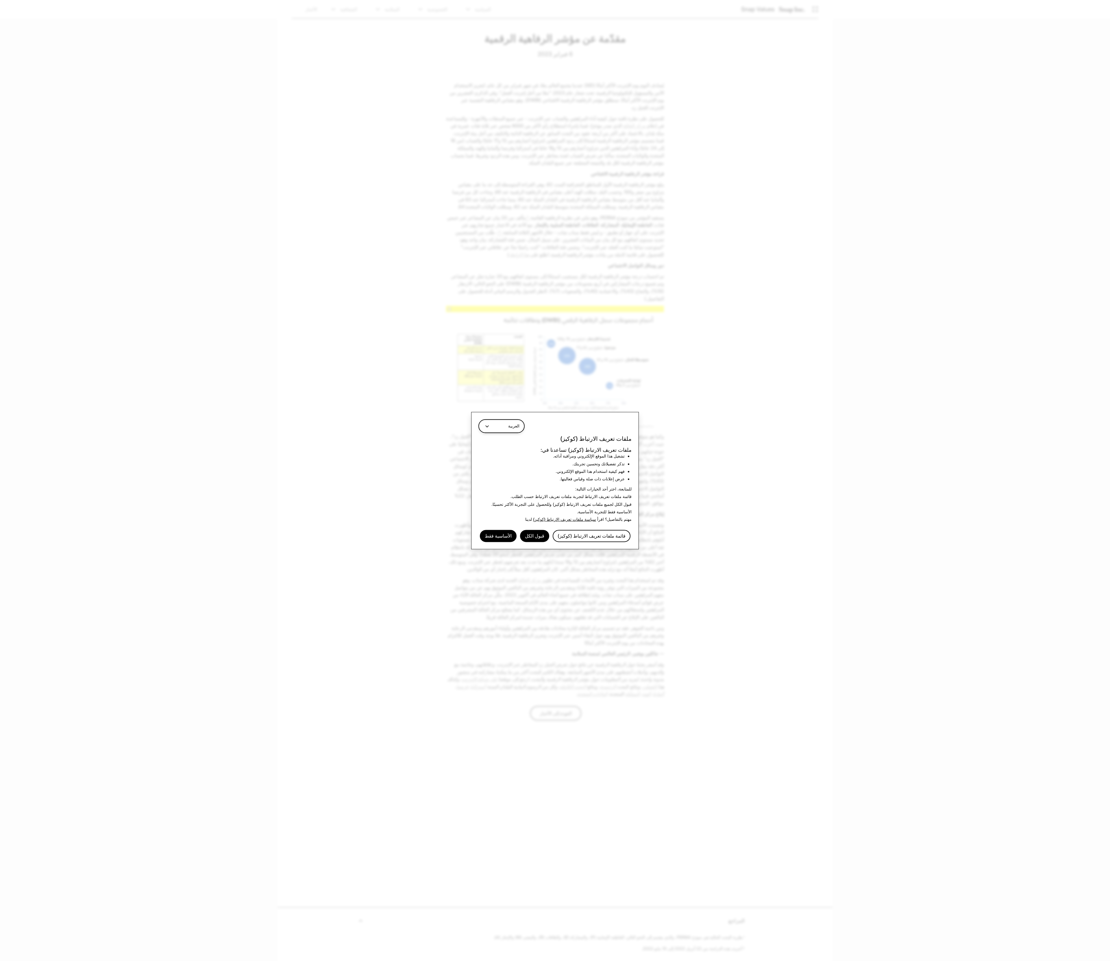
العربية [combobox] (513, 425)
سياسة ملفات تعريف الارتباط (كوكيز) (564, 519)
